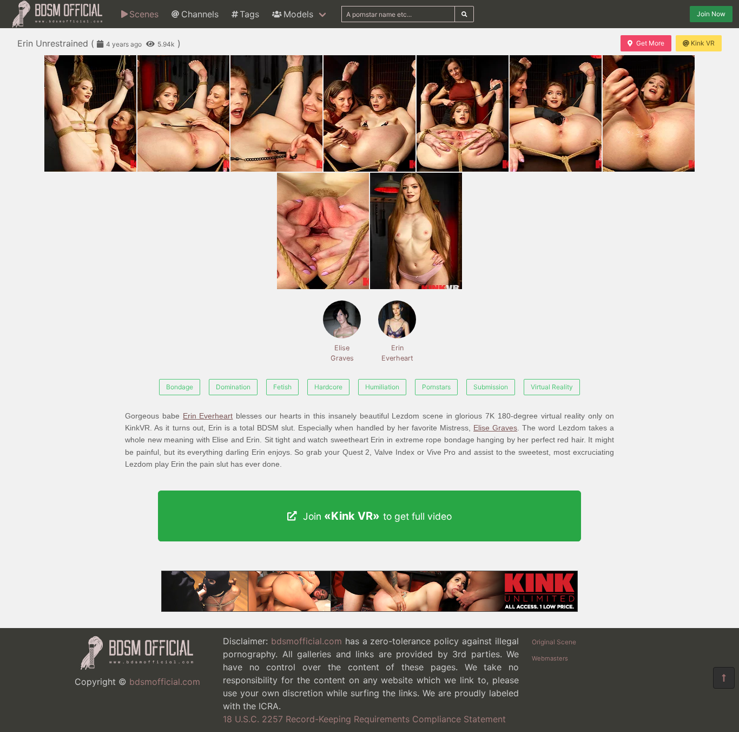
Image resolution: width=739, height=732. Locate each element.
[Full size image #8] (416, 231)
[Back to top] (724, 678)
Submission (490, 387)
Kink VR (703, 43)
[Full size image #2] (276, 113)
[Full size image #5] (556, 113)
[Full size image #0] (90, 113)
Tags (249, 14)
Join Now (711, 14)
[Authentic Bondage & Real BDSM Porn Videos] (369, 608)
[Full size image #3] (369, 113)
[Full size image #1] (183, 113)
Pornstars (436, 387)
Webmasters (550, 658)
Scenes (144, 14)
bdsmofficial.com (164, 681)
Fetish (282, 387)
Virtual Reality (552, 387)
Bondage (179, 387)
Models (298, 14)
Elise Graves (342, 353)
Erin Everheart (397, 353)
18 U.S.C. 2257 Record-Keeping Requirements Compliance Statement (364, 719)
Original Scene (554, 642)
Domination (233, 387)
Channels (200, 14)
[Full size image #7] (323, 231)
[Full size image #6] (649, 113)
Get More (650, 43)
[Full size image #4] (463, 113)
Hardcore (328, 387)
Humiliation (382, 387)
